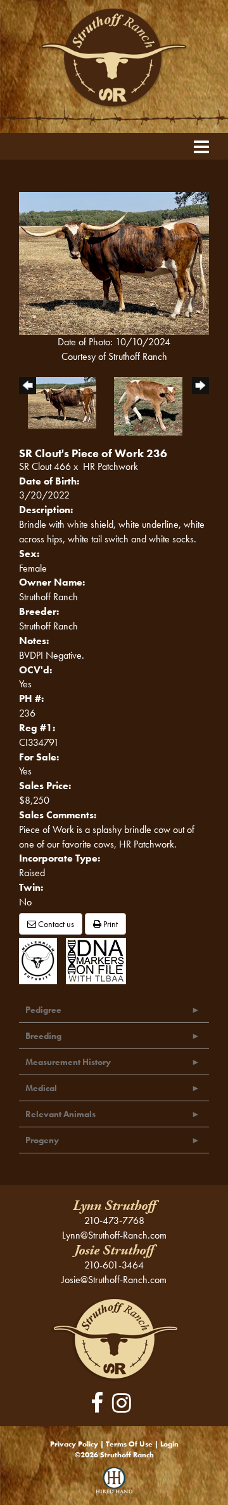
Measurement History (68, 1062)
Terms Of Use (129, 1444)
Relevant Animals (60, 1114)
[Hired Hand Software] (114, 1486)
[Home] (114, 1337)
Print (109, 924)
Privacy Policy (74, 1444)
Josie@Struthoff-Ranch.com (114, 1279)
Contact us (55, 924)
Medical (41, 1088)
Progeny (42, 1140)
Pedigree (43, 1009)
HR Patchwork (110, 466)
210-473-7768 (114, 1220)
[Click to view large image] (114, 262)
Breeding (43, 1035)
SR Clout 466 (45, 466)
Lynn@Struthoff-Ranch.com (114, 1235)
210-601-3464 (114, 1265)
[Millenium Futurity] (41, 959)
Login (169, 1444)
